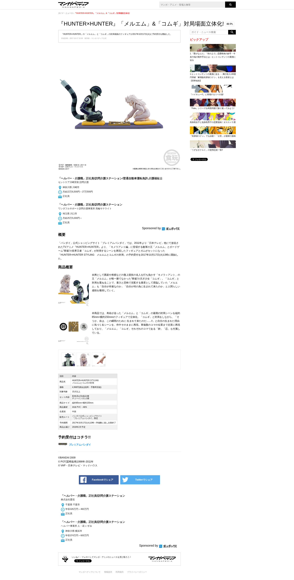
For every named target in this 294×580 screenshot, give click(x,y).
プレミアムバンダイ (80, 444)
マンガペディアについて (90, 572)
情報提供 (108, 572)
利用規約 (120, 572)
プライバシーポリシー (137, 572)
